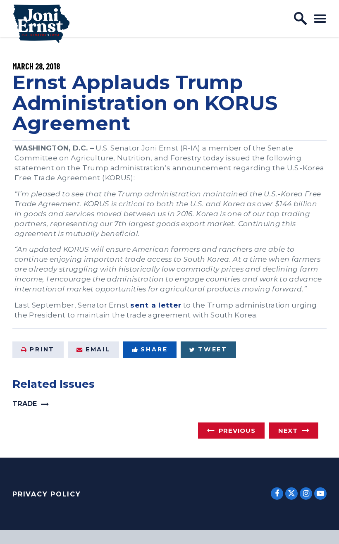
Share (154, 349)
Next (288, 430)
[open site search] (300, 18)
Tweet (212, 349)
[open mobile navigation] (320, 18)
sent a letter (155, 305)
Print (42, 349)
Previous (237, 430)
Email (98, 349)
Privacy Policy (46, 494)
